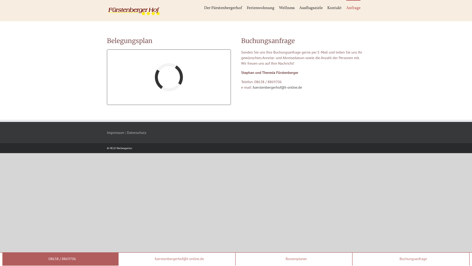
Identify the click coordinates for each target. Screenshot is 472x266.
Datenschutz (136, 132)
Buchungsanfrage (413, 258)
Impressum (115, 132)
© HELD (111, 148)
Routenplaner (296, 258)
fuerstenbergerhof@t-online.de (277, 87)
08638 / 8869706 (62, 258)
